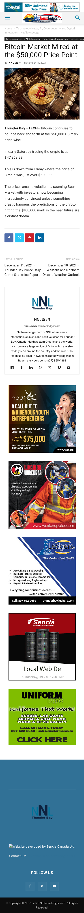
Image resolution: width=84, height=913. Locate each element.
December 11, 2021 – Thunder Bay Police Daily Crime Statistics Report (22, 270)
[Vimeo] (61, 368)
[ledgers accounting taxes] (42, 571)
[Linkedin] (39, 237)
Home (8, 28)
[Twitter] (19, 237)
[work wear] (42, 495)
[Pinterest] (29, 237)
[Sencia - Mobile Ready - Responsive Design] (42, 646)
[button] (7, 18)
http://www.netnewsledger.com (42, 326)
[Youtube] (70, 368)
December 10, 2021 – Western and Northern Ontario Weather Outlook (61, 270)
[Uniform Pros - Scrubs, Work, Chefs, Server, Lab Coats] (42, 717)
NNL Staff (15, 62)
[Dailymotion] (13, 368)
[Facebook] (8, 237)
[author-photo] (42, 313)
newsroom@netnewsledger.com (51, 856)
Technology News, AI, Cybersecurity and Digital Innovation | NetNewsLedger (39, 30)
